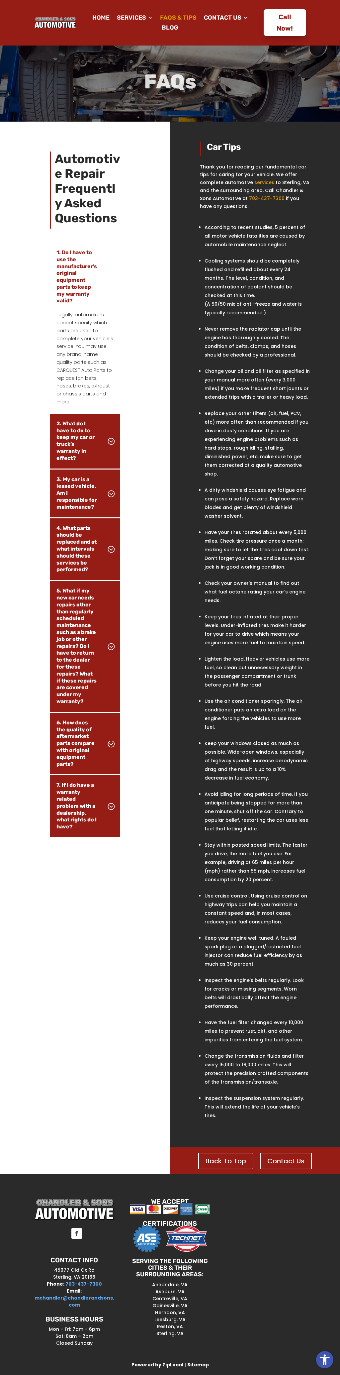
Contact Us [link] (222, 18)
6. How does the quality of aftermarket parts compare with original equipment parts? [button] (75, 743)
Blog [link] (170, 28)
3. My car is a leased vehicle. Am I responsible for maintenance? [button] (76, 493)
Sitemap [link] (198, 1364)
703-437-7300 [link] (267, 198)
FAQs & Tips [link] (178, 18)
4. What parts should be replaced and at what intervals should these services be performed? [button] (76, 549)
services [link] (264, 182)
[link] (324, 1359)
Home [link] (101, 18)
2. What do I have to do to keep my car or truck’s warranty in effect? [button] (75, 440)
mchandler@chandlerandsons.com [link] (74, 1301)
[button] (225, 1161)
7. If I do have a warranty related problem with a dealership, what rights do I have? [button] (76, 806)
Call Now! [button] (285, 22)
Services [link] (131, 18)
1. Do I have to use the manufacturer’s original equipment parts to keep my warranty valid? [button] (76, 276)
